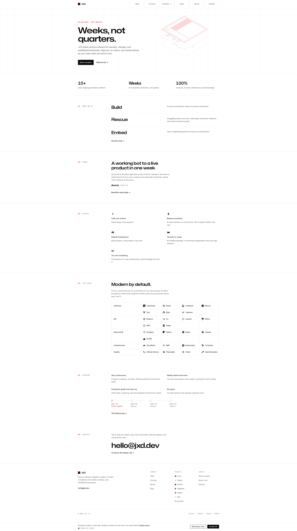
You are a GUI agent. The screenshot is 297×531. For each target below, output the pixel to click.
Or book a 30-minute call (122, 453)
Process (152, 4)
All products (179, 501)
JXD (83, 3)
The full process (119, 413)
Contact (212, 4)
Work (137, 4)
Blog (182, 4)
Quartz (179, 480)
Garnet (179, 484)
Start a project (86, 62)
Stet (178, 497)
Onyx (179, 476)
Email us (202, 484)
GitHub (208, 514)
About (196, 4)
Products (165, 4)
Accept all (213, 527)
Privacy (192, 514)
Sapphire (180, 489)
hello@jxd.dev (135, 445)
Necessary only (198, 527)
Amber (179, 493)
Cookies (200, 514)
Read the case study (120, 192)
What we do (102, 62)
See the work (117, 141)
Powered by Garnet (87, 528)
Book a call (203, 480)
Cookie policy (144, 525)
